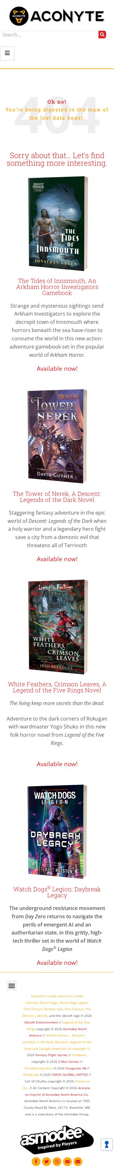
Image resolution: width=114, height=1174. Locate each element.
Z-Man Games (68, 1061)
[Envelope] (77, 1161)
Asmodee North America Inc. (67, 1094)
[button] (11, 985)
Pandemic (79, 1055)
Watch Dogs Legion (73, 1002)
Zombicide (31, 1074)
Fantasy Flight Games (51, 1055)
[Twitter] (46, 1161)
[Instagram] (57, 1161)
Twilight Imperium (52, 1048)
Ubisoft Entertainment (41, 1022)
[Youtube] (67, 1161)
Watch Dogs (48, 1002)
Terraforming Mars (38, 1068)
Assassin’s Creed (43, 996)
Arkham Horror (57, 1035)
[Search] (102, 34)
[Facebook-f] (36, 1161)
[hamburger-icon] (7, 54)
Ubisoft (41, 1015)
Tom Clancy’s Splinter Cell (42, 1009)
